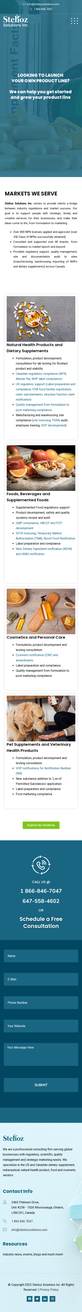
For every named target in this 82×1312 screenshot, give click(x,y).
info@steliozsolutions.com (43, 4)
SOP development (53, 425)
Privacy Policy (49, 1289)
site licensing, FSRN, (46, 420)
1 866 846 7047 (43, 9)
